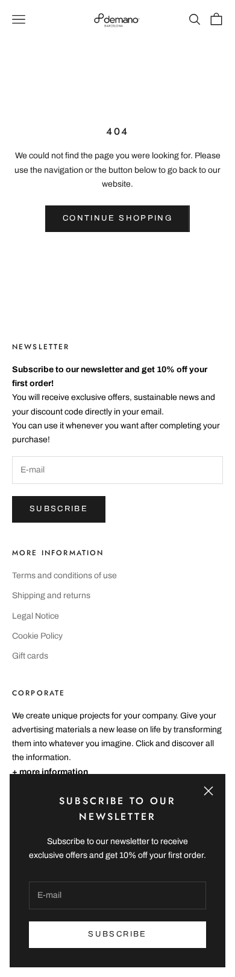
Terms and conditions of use (64, 575)
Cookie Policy (37, 635)
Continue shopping (117, 218)
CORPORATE (38, 693)
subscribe (117, 934)
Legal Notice (35, 616)
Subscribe (59, 509)
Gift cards (30, 655)
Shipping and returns (51, 595)
